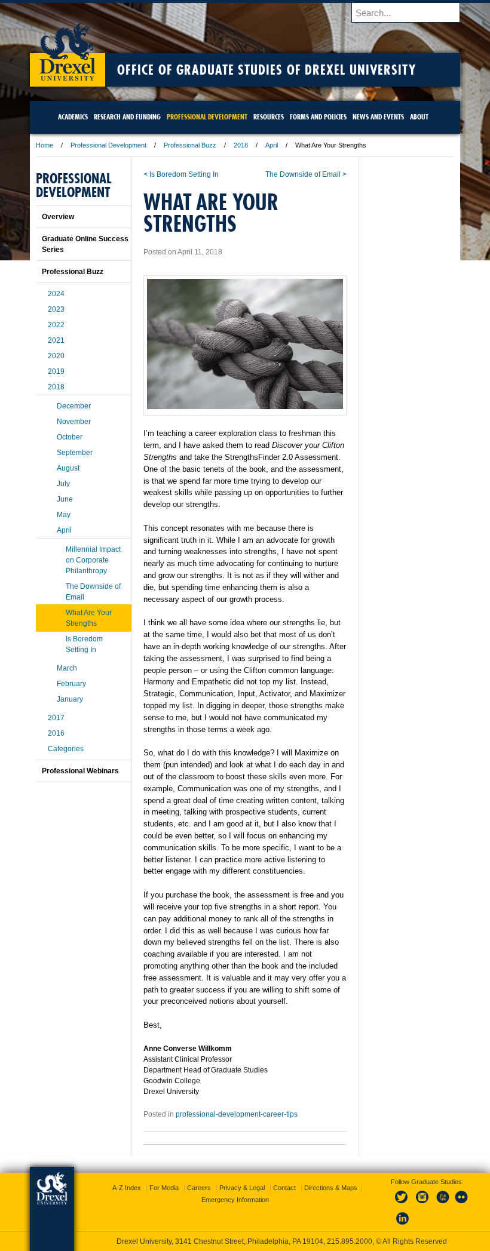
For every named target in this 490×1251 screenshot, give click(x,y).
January (70, 699)
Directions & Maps (330, 1187)
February (71, 684)
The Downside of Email (93, 591)
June (65, 499)
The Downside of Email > (306, 174)
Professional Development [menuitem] (207, 116)
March (67, 668)
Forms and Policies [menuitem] (318, 116)
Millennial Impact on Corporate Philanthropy (93, 560)
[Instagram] (422, 1203)
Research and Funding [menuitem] (127, 116)
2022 (56, 325)
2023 (56, 309)
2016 (56, 733)
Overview (58, 217)
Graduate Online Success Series (85, 244)
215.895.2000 (349, 1241)
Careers (199, 1187)
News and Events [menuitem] (378, 116)
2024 (56, 294)
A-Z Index (126, 1187)
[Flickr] (462, 1203)
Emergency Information (235, 1199)
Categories (66, 749)
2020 (56, 356)
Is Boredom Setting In (84, 644)
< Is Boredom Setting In (181, 174)
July (63, 484)
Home (44, 145)
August (68, 468)
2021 (56, 340)
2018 (241, 145)
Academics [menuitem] (73, 116)
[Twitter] (403, 1203)
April (271, 145)
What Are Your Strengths (89, 618)
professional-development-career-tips (237, 1114)
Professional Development (108, 145)
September (75, 452)
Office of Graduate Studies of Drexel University (266, 70)
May (64, 515)
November (74, 421)
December (74, 406)
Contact (284, 1187)
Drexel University (67, 48)
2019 (56, 371)
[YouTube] (442, 1203)
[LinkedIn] (403, 1225)
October (69, 437)
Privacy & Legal (242, 1187)
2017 (56, 718)
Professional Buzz (190, 145)
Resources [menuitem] (268, 116)
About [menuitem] (419, 116)
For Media (164, 1187)
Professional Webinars (80, 771)
